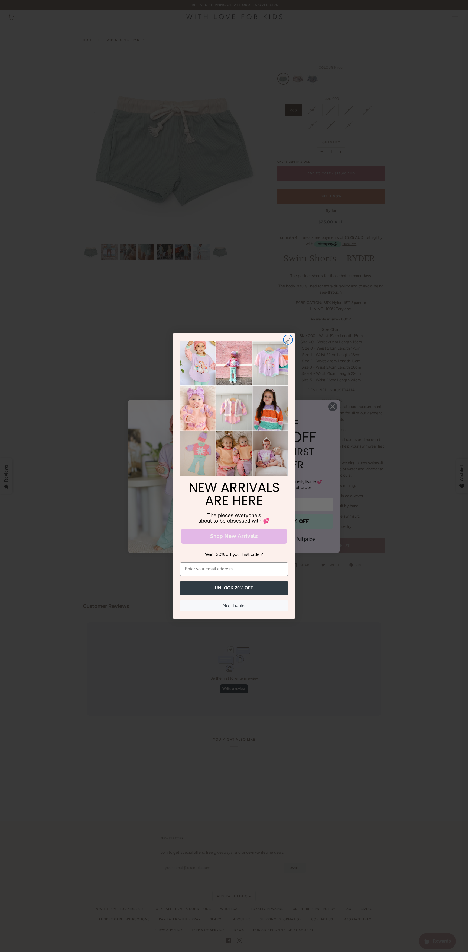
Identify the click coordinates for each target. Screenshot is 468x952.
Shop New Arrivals (234, 536)
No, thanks (234, 605)
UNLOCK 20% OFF (234, 588)
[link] (234, 408)
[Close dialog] (288, 339)
